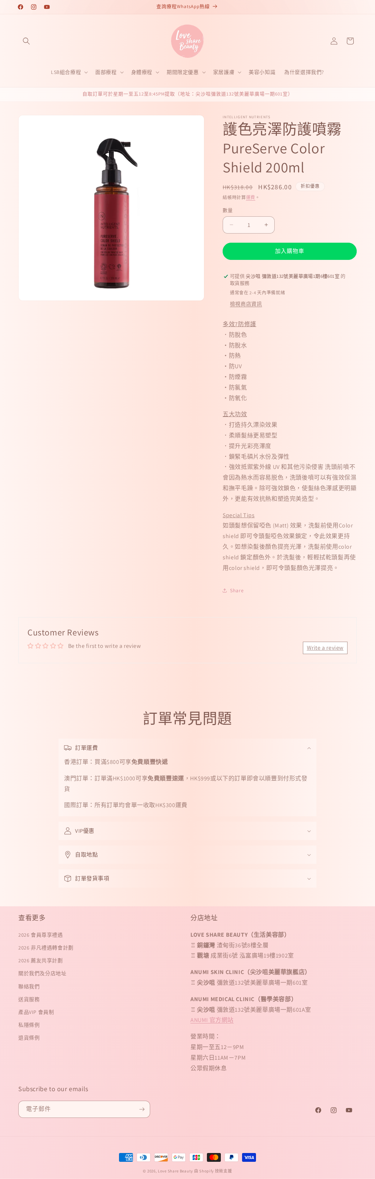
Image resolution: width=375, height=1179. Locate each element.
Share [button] (237, 590)
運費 (250, 197)
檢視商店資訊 (246, 304)
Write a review (325, 648)
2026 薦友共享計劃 (40, 960)
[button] (26, 41)
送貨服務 (29, 999)
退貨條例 (29, 1037)
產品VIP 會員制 (36, 1012)
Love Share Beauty (175, 1171)
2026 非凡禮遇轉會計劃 (46, 947)
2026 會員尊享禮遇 (40, 935)
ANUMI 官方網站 (212, 1020)
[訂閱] (142, 1109)
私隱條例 (29, 1025)
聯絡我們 (29, 986)
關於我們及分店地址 (42, 973)
